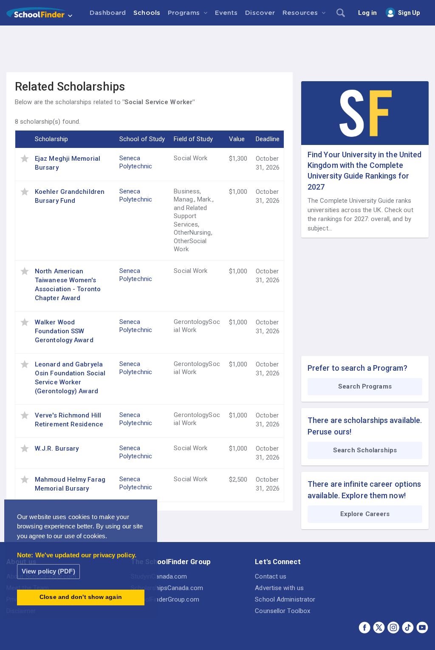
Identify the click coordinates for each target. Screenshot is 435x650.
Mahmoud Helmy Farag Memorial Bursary (70, 484)
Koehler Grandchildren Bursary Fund (70, 196)
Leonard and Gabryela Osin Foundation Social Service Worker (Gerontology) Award (70, 377)
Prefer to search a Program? (357, 367)
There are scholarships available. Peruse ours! (365, 426)
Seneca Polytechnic (135, 162)
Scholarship (51, 139)
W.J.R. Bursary (57, 448)
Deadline (268, 139)
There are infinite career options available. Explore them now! (364, 490)
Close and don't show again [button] (81, 597)
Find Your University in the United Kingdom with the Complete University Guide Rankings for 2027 (364, 170)
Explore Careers (365, 514)
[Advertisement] (217, 49)
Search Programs (365, 386)
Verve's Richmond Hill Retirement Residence (69, 420)
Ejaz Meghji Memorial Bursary (67, 163)
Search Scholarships (365, 450)
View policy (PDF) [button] (48, 571)
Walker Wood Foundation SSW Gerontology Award (64, 331)
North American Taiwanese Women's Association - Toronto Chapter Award (68, 284)
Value (237, 139)
